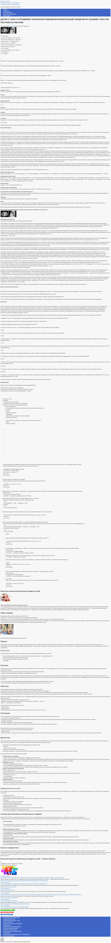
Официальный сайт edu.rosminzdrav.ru (12, 926)
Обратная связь (7, 15)
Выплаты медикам (7, 922)
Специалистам (6, 932)
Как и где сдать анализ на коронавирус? (12, 923)
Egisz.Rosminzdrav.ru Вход (9, 919)
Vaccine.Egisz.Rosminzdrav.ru (9, 14)
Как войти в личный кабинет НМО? (11, 917)
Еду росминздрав (14, 26)
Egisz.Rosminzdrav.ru (8, 12)
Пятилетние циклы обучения (10, 929)
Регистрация (6, 11)
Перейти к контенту (5, 1)
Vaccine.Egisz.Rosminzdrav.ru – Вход (11, 920)
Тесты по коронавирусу (8, 936)
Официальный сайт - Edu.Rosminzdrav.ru (10, 4)
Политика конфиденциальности (10, 928)
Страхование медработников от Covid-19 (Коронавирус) (16, 934)
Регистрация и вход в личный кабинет (12, 931)
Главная (5, 9)
